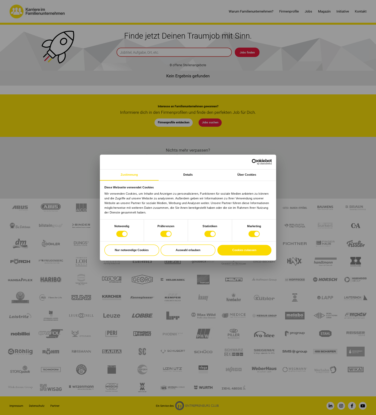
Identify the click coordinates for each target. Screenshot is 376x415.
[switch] (166, 234)
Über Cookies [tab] (246, 174)
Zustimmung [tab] (129, 174)
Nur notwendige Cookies (132, 250)
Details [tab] (188, 174)
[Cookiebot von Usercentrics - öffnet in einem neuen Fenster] (255, 162)
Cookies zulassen (244, 250)
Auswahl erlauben (188, 250)
